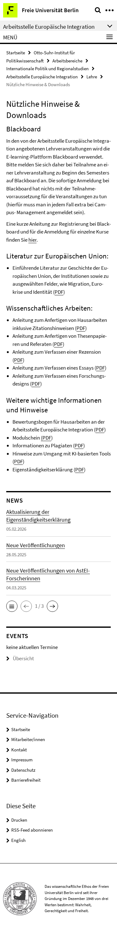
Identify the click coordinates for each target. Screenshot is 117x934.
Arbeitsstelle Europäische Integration (42, 77)
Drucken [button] (19, 820)
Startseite (15, 53)
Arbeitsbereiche (67, 61)
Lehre (91, 77)
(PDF (46, 437)
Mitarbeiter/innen (28, 739)
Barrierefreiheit (26, 780)
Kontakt (19, 750)
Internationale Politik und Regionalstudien (47, 68)
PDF (59, 291)
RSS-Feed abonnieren (32, 830)
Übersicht (23, 658)
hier (32, 239)
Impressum (21, 760)
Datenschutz (23, 770)
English (18, 840)
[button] (11, 606)
